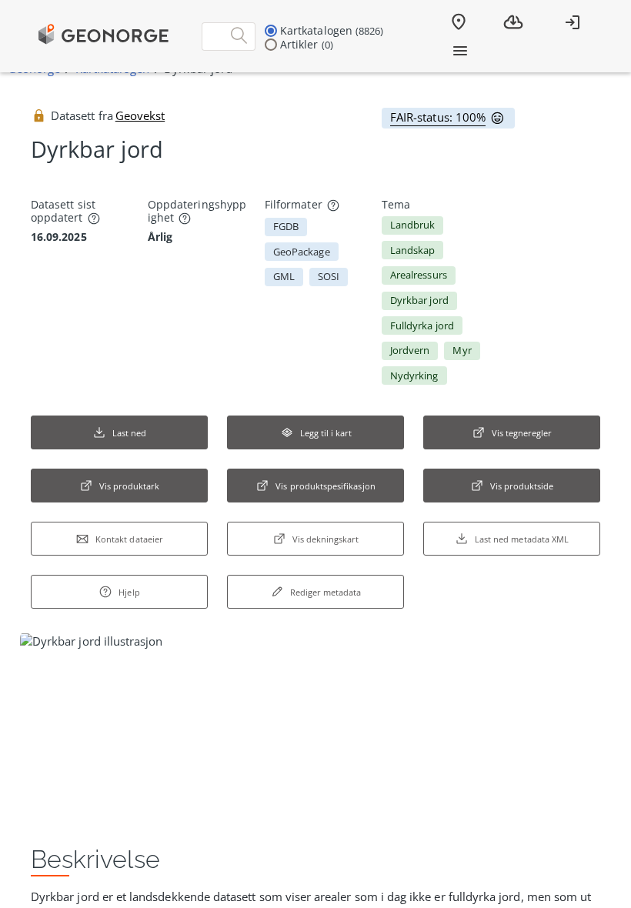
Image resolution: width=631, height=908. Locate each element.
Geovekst (140, 115)
